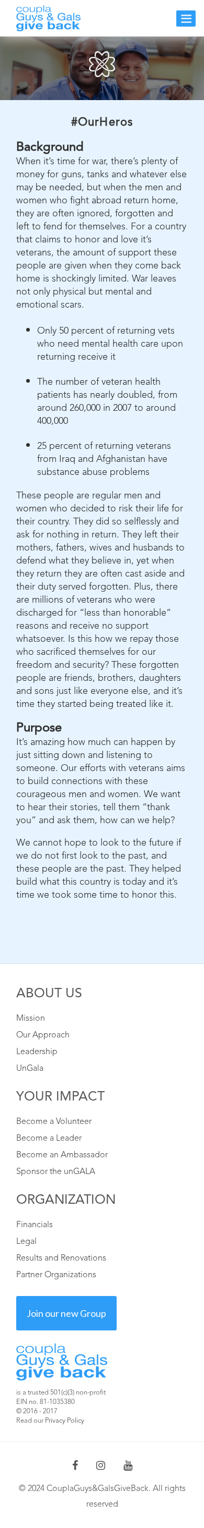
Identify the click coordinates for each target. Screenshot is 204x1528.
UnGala (29, 1069)
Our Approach (43, 1035)
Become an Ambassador (62, 1155)
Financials (34, 1225)
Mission (30, 1018)
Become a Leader (49, 1138)
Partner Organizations (56, 1275)
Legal (26, 1242)
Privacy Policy (64, 1420)
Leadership (37, 1052)
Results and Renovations (61, 1258)
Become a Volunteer (54, 1122)
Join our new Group (66, 1313)
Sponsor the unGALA (55, 1172)
